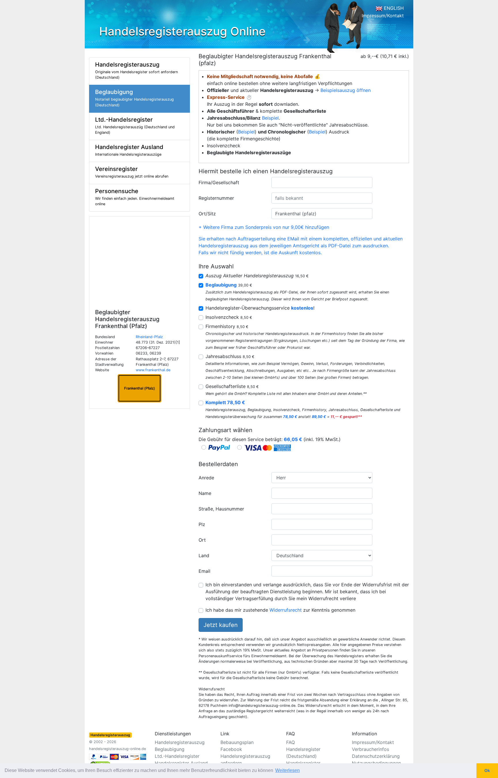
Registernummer (216, 198)
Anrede (206, 478)
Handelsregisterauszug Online (182, 31)
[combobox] (321, 182)
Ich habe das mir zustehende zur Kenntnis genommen (280, 610)
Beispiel (270, 118)
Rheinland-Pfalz (149, 337)
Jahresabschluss (229, 356)
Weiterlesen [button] (287, 770)
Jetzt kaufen (220, 624)
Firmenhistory (226, 326)
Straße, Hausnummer (221, 509)
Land (204, 555)
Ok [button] (487, 770)
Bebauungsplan (237, 742)
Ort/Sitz (207, 213)
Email (204, 571)
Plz (202, 524)
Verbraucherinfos (370, 749)
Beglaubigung (169, 749)
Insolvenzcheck (228, 317)
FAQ (290, 742)
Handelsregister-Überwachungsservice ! (259, 308)
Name (205, 493)
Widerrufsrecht (285, 610)
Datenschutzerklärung (376, 756)
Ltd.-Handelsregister (177, 756)
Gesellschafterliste (232, 386)
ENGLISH (393, 8)
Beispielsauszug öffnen (345, 90)
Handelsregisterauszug (180, 742)
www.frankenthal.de (153, 370)
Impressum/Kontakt (383, 15)
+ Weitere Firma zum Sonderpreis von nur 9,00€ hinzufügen (264, 227)
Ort (202, 540)
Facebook (231, 749)
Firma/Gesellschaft (219, 182)
